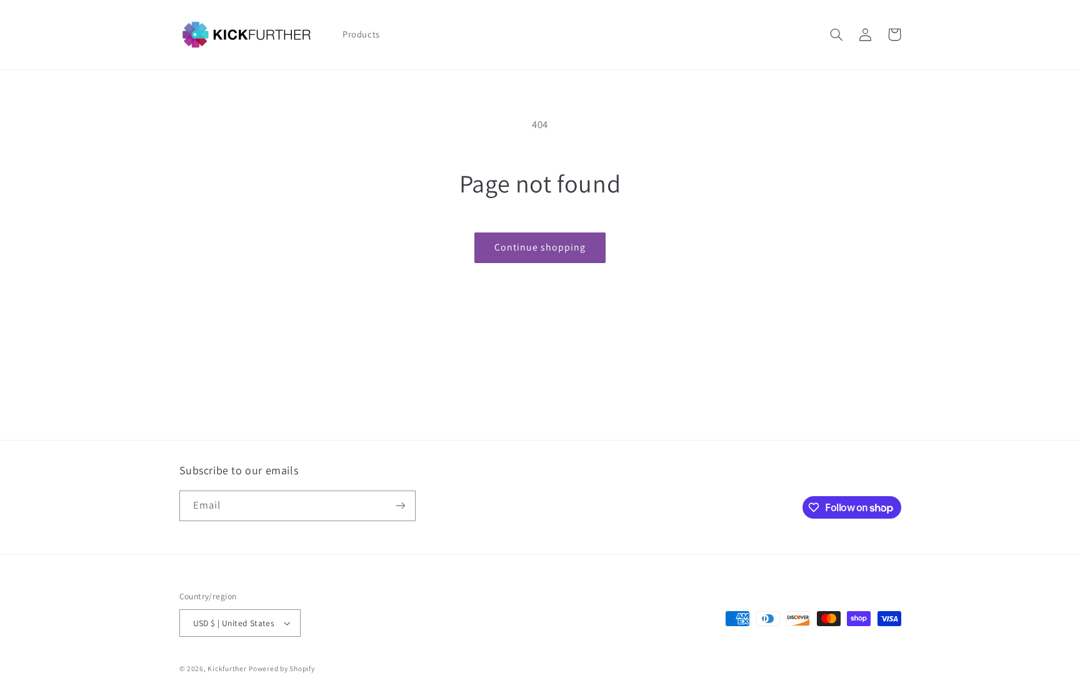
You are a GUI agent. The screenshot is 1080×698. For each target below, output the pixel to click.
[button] (836, 34)
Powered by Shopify (281, 668)
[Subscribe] (400, 506)
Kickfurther (227, 668)
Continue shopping (540, 247)
